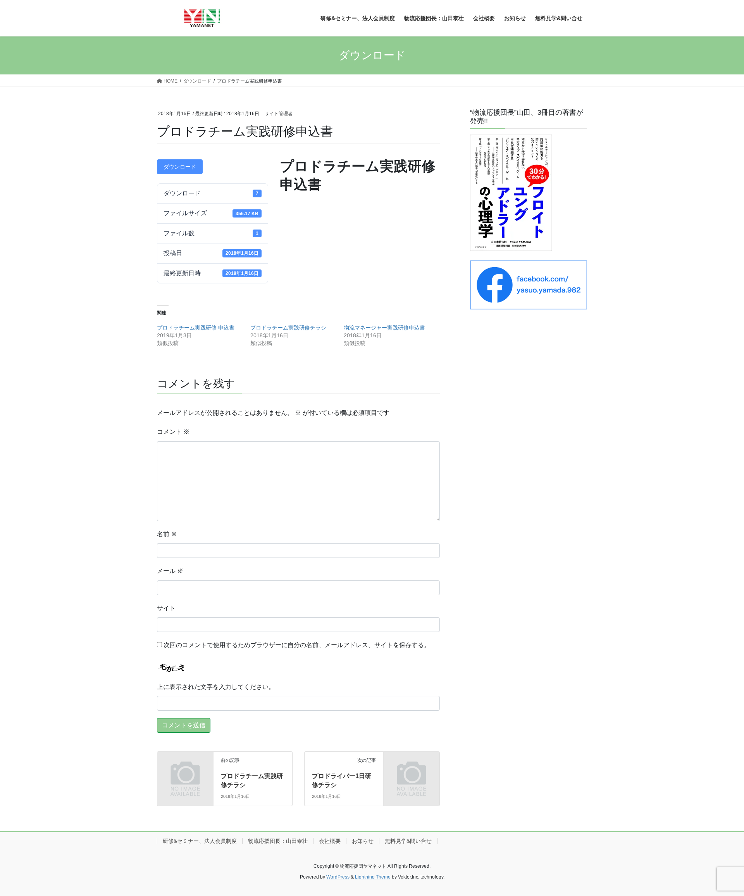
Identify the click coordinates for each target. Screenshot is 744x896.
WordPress (338, 877)
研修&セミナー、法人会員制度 (200, 841)
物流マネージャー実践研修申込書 (384, 328)
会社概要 (330, 841)
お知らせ (363, 841)
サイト (166, 608)
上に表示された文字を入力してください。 (216, 687)
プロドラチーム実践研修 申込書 (195, 328)
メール (170, 571)
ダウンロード (180, 167)
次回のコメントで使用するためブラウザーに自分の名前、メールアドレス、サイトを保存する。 (297, 645)
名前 (167, 534)
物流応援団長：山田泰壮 (278, 841)
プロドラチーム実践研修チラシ (288, 328)
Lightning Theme (373, 877)
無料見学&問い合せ (408, 841)
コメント (173, 431)
